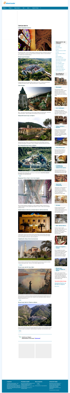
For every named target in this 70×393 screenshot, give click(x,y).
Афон (20, 175)
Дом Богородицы (58, 56)
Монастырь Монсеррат (59, 57)
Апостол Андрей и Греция (60, 63)
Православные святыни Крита (61, 60)
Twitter (38, 383)
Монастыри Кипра (59, 62)
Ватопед (57, 49)
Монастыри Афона (59, 47)
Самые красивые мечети (60, 70)
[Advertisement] (10, 25)
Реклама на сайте (24, 388)
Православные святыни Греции (61, 59)
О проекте (9, 381)
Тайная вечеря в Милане (60, 67)
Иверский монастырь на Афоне (61, 50)
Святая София (58, 44)
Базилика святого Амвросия (60, 69)
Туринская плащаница (59, 66)
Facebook (38, 384)
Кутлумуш (57, 52)
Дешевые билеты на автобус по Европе (60, 283)
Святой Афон (58, 46)
